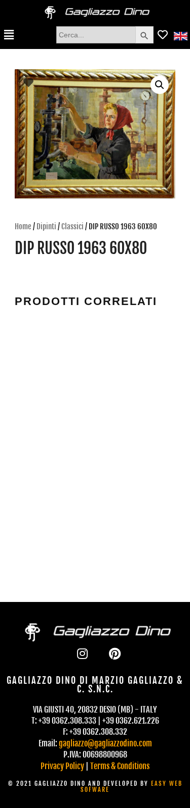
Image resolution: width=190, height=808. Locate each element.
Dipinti (46, 226)
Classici (72, 226)
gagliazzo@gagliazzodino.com (105, 743)
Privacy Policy (62, 766)
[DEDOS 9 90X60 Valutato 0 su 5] (53, 368)
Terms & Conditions (119, 766)
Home (23, 226)
